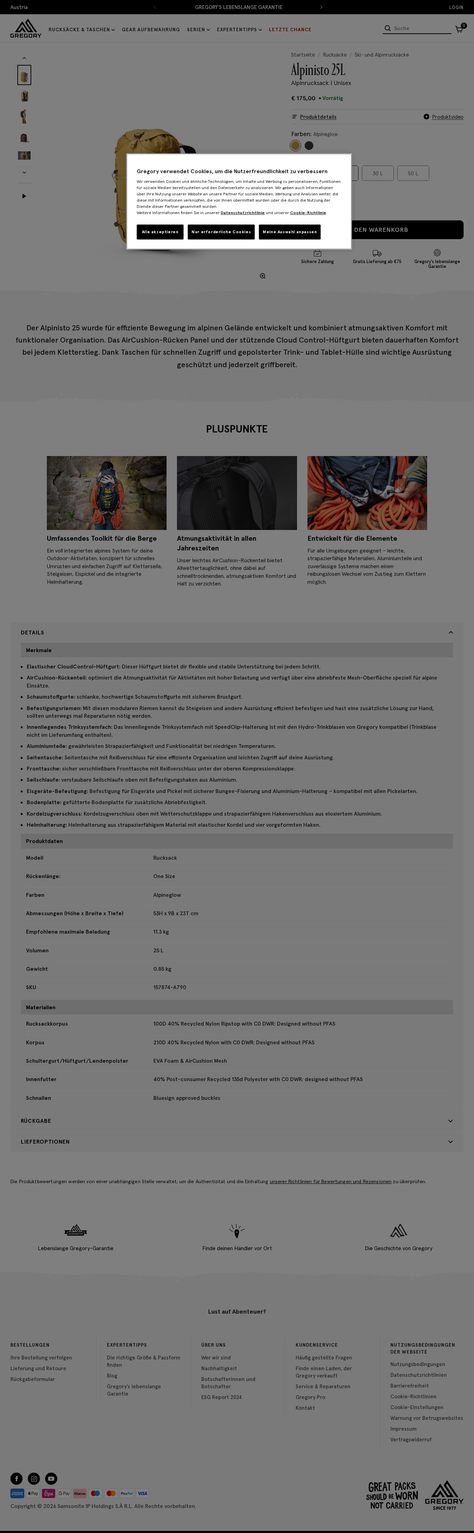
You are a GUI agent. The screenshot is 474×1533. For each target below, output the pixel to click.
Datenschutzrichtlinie (243, 212)
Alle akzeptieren (160, 231)
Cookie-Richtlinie (308, 212)
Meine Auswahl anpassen (290, 231)
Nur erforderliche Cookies (221, 231)
